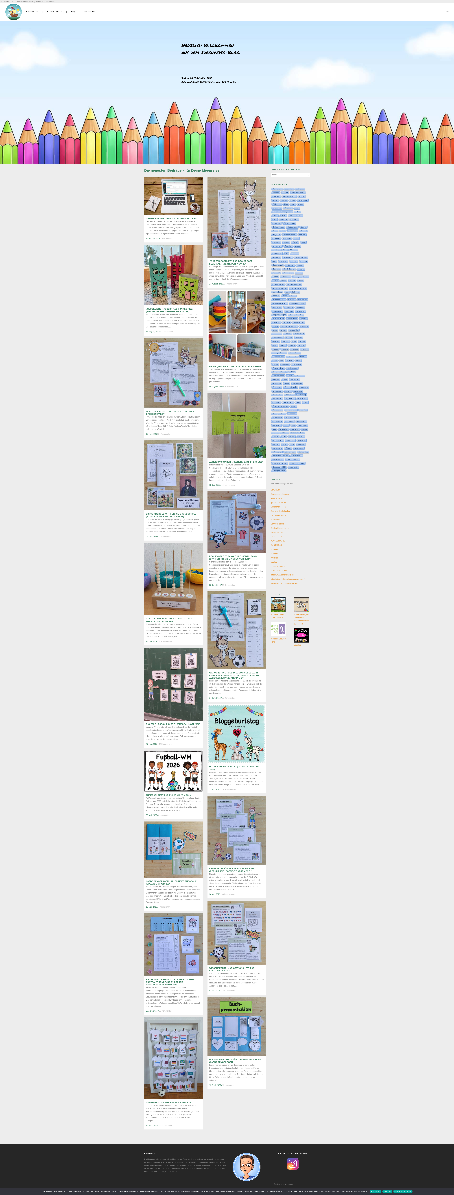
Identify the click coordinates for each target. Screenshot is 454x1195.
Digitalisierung (292, 227)
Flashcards (277, 254)
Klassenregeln (277, 307)
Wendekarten (290, 440)
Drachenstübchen (278, 507)
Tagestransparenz (291, 417)
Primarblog (275, 549)
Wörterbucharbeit (290, 452)
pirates (298, 360)
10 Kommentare (231, 387)
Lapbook (303, 319)
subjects (282, 413)
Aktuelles (276, 196)
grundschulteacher (278, 503)
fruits (274, 261)
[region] (227, 92)
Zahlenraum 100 (293, 459)
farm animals (277, 246)
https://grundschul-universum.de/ (284, 583)
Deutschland (276, 223)
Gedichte (299, 265)
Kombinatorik (300, 307)
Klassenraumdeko (297, 303)
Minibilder (299, 337)
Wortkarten (277, 452)
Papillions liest (277, 532)
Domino (303, 227)
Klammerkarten (278, 300)
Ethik (296, 238)
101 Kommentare (229, 789)
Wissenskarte (299, 448)
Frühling (294, 261)
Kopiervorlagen (279, 315)
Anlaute (301, 196)
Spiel (298, 402)
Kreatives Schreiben (296, 315)
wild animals (301, 444)
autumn (292, 200)
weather (300, 436)
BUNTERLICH (277, 545)
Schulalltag (301, 395)
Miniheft (276, 341)
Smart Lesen (302, 398)
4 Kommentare (164, 907)
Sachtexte (277, 387)
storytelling (303, 410)
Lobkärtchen (304, 326)
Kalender (295, 292)
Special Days (287, 402)
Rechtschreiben (278, 376)
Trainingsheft (303, 425)
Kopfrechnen (301, 311)
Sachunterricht (291, 387)
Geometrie (276, 269)
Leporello (287, 322)
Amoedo (274, 554)
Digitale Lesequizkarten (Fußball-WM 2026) (173, 724)
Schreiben (289, 395)
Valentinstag (283, 429)
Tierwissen (276, 425)
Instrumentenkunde (294, 284)
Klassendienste (302, 299)
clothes (297, 212)
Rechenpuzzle (292, 368)
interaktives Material (280, 288)
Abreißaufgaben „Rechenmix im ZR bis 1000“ (236, 462)
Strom (274, 413)
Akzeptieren (375, 1191)
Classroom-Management (282, 212)
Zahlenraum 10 (297, 456)
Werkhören (301, 440)
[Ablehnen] (451, 1191)
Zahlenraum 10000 (279, 467)
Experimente (276, 242)
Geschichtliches (289, 269)
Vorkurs (275, 436)
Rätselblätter (295, 379)
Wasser (291, 436)
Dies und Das (289, 223)
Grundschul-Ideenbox (280, 494)
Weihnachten (278, 440)
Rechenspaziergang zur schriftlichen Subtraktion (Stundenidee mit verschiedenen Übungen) (170, 982)
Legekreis (276, 322)
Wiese (292, 444)
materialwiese (276, 498)
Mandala (288, 334)
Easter (282, 231)
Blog (286, 204)
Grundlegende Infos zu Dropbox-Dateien (171, 218)
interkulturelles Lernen (298, 288)
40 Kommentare (165, 744)
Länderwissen (277, 334)
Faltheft (295, 242)
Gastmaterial (278, 265)
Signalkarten (290, 398)
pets (281, 360)
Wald (284, 436)
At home (275, 200)
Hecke (284, 280)
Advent (285, 193)
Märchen (301, 345)
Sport (305, 402)
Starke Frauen (277, 410)
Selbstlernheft (277, 398)
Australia (284, 200)
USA (274, 429)
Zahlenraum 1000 (297, 463)
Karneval (276, 296)
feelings (297, 246)
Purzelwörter (297, 364)
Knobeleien (289, 307)
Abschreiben (277, 189)
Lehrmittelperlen (277, 524)
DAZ (274, 219)
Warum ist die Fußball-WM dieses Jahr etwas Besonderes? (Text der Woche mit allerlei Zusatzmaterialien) (234, 675)
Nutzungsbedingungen (279, 353)
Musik (283, 345)
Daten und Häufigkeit (295, 215)
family (303, 242)
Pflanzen (289, 360)
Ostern (302, 357)
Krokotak (274, 558)
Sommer (276, 402)
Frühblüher (283, 261)
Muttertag (292, 345)
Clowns (275, 215)
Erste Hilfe (302, 234)
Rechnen (291, 372)
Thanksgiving (289, 421)
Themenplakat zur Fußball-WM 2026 (168, 795)
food (286, 254)
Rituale (285, 379)
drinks (275, 231)
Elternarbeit (304, 231)
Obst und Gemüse (295, 353)
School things (298, 391)
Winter (288, 448)
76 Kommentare (228, 991)
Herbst (292, 280)
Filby (284, 250)
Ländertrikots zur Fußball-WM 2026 (169, 1102)
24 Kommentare (165, 434)
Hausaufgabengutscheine (300, 277)
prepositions (285, 364)
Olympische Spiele (278, 356)
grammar (299, 273)
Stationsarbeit (291, 410)
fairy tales (286, 242)
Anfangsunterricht (289, 196)
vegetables (294, 429)
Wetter (285, 444)
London (283, 330)
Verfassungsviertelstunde (280, 433)
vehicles (304, 429)
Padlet (275, 360)
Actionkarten (300, 189)
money (294, 341)
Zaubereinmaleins (278, 515)
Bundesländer (277, 208)
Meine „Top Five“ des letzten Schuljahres (235, 366)
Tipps (286, 425)
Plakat (275, 364)
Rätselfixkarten (277, 383)
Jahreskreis (277, 292)
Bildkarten (276, 204)
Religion (276, 379)
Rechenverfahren (278, 372)
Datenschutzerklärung (402, 1191)
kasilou (274, 562)
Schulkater (275, 490)
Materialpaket (299, 334)
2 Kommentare (167, 332)
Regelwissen (300, 375)
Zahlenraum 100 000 (280, 463)
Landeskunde (292, 319)
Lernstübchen (276, 537)
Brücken (300, 204)
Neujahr (275, 349)
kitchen (293, 296)
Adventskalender (298, 193)
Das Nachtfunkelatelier (280, 511)
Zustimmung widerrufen (283, 1184)
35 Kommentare (168, 239)
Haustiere (275, 280)
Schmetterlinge (277, 391)
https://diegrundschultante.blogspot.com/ (287, 579)
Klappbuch (291, 299)
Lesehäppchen (298, 322)
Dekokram (283, 219)
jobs (287, 292)
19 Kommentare (229, 1085)
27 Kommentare (165, 537)
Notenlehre (295, 349)
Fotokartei (276, 257)
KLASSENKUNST (278, 541)
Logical (275, 330)
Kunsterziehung (278, 319)
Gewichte (301, 269)
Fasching (288, 246)
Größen (275, 277)
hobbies (301, 280)
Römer (287, 383)
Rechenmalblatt (278, 368)
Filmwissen (293, 250)
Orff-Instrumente (292, 356)
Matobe (289, 337)
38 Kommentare (228, 894)
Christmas (288, 208)
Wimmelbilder (277, 448)
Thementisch (301, 421)
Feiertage (276, 250)
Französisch (288, 257)
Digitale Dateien (278, 227)
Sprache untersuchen (280, 406)
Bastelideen (303, 200)
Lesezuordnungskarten (289, 326)
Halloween (286, 277)
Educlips (297, 645)
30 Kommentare (165, 1011)
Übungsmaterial (279, 471)
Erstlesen (276, 238)
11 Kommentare (165, 641)
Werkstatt (276, 444)
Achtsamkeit (288, 189)
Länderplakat (294, 330)
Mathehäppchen (277, 337)
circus (297, 208)
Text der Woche (277, 421)
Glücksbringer (288, 273)
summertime (292, 413)
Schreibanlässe (277, 395)
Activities (276, 193)
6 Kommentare (164, 815)
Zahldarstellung (303, 452)
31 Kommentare (228, 698)
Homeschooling (278, 284)
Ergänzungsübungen (289, 234)
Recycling (290, 375)
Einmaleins (292, 231)
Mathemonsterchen (279, 571)
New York (285, 349)
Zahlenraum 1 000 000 (280, 456)
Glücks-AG (276, 273)
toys (293, 425)
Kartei (285, 296)
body (293, 204)
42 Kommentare (165, 1126)
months (302, 341)
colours (283, 216)
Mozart (275, 345)
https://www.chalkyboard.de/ (282, 575)
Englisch (276, 234)
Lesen (275, 326)
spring (293, 406)
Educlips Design (278, 566)
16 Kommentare (228, 485)
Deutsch (294, 219)
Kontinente (289, 311)
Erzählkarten (287, 238)
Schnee (287, 391)
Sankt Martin (304, 387)
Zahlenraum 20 (278, 459)
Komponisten (277, 311)
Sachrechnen (297, 383)
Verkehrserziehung (297, 433)
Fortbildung (295, 253)
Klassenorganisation (280, 303)
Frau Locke (275, 520)
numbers (304, 349)
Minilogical (285, 341)
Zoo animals (293, 467)
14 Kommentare (231, 284)
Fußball (304, 261)
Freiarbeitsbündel (301, 257)
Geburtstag (290, 265)
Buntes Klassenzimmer (280, 528)
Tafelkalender (277, 417)
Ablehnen (387, 1191)
